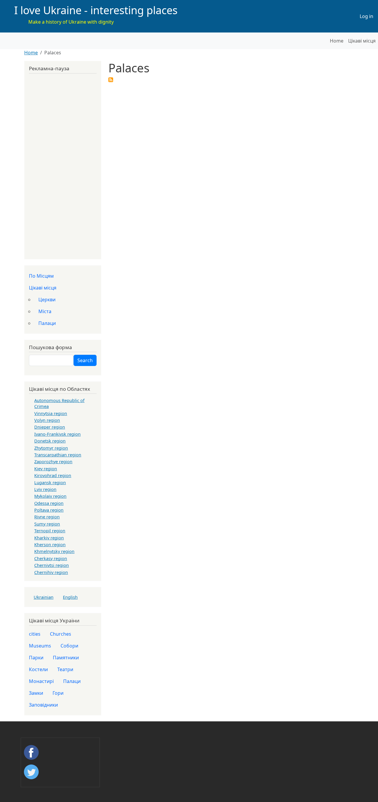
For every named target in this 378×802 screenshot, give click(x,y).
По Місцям (41, 276)
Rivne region (47, 517)
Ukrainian (43, 597)
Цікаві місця (362, 41)
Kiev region (45, 468)
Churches (60, 634)
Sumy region (47, 524)
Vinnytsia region (50, 413)
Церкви (47, 299)
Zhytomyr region (51, 448)
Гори (58, 693)
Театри (65, 669)
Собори (69, 645)
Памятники (66, 657)
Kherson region (50, 544)
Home (336, 41)
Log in (366, 16)
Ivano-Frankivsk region (57, 434)
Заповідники (43, 705)
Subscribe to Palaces (110, 79)
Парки (36, 657)
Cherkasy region (50, 558)
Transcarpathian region (57, 455)
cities (34, 634)
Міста (44, 311)
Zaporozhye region (53, 461)
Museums (40, 645)
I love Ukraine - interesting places (95, 10)
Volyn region (47, 420)
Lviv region (45, 489)
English (70, 597)
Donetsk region (50, 441)
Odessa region (48, 503)
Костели (38, 669)
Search (85, 360)
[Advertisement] (63, 164)
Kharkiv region (49, 538)
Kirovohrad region (52, 475)
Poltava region (48, 510)
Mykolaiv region (50, 496)
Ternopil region (49, 530)
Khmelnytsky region (54, 551)
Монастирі (41, 681)
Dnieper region (49, 427)
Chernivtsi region (51, 565)
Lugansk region (50, 482)
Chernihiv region (51, 572)
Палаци (47, 323)
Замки (36, 693)
